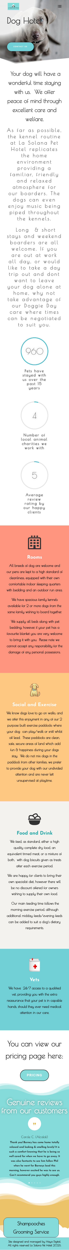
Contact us (20, 47)
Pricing (34, 1075)
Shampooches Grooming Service (31, 1227)
